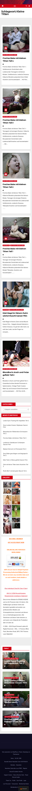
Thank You (8, 780)
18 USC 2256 (18, 758)
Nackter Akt (6, 245)
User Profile (19, 780)
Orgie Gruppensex (9, 694)
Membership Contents (16, 787)
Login (24, 780)
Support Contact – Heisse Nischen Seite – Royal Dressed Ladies (16, 776)
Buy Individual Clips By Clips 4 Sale (16, 588)
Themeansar (16, 754)
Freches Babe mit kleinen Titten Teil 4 (14, 438)
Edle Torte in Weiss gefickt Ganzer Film (15, 460)
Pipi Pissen (5, 309)
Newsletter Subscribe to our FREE (13, 768)
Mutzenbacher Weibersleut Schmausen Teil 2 (13, 702)
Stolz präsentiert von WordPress (10, 752)
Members (13, 765)
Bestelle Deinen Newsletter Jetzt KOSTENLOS (16, 761)
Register (25, 768)
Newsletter (18, 765)
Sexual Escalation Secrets (16, 771)
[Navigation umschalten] (15, 6)
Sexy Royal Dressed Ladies (10, 54)
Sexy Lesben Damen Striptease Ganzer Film (15, 681)
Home (12, 758)
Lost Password (6, 783)
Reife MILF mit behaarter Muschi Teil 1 (15, 471)
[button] (26, 6)
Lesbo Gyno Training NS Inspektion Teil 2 (16, 420)
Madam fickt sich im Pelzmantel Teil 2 (14, 449)
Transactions (15, 783)
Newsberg (25, 752)
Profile (13, 780)
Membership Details (24, 783)
